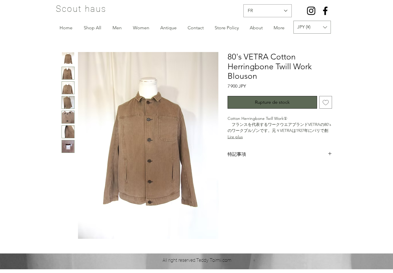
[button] (312, 27)
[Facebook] (325, 10)
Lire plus (235, 136)
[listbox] (312, 27)
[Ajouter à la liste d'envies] (325, 102)
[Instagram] (311, 10)
